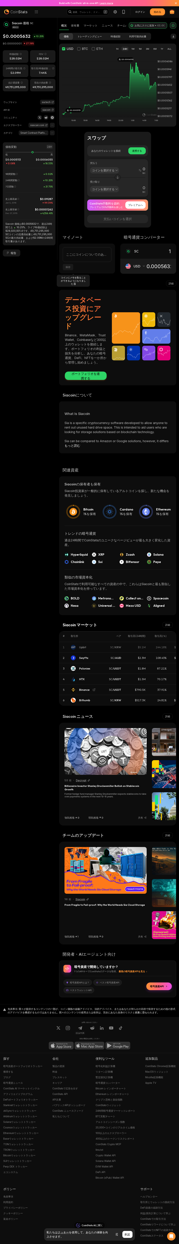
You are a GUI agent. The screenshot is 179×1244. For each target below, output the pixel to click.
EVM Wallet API (104, 1166)
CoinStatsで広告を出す (65, 1088)
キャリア (57, 1082)
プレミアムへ (135, 204)
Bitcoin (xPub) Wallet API (110, 1177)
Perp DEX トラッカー (15, 1166)
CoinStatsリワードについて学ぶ (158, 1224)
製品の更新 (58, 1066)
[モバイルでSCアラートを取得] (173, 25)
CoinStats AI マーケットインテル (21, 1088)
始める (157, 11)
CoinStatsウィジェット (108, 1105)
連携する (137, 150)
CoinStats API (60, 1093)
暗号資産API (157, 986)
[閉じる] (173, 3)
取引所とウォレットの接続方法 (157, 1202)
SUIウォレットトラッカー (17, 1160)
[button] (52, 109)
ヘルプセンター (148, 1196)
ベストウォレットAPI (81, 990)
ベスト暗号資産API (109, 982)
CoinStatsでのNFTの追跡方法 (156, 1229)
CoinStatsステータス (151, 1235)
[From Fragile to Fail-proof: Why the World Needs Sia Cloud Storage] (106, 870)
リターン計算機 (104, 1071)
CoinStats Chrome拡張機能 (160, 1066)
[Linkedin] (102, 1030)
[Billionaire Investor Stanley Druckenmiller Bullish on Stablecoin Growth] (106, 751)
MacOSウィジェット (156, 1071)
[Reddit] (46, 117)
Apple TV (150, 1082)
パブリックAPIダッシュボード (68, 1105)
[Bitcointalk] (52, 117)
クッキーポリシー (13, 1213)
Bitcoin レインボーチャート (111, 1088)
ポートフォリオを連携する (85, 376)
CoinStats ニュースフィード (68, 1110)
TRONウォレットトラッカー (19, 1149)
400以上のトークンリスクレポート (115, 1138)
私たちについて (61, 1116)
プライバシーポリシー (15, 1207)
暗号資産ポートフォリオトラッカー (22, 1066)
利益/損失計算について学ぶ (155, 1213)
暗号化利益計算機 (105, 1066)
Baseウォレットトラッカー (18, 1138)
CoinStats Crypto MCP (108, 1144)
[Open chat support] (171, 1236)
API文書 (56, 1099)
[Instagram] (68, 1030)
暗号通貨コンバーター (108, 1082)
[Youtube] (111, 1030)
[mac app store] (89, 1045)
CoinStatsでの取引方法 (153, 1218)
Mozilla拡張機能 (154, 1077)
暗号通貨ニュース (13, 1082)
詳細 (171, 283)
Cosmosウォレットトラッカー (20, 1127)
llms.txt (99, 1149)
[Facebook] (121, 1030)
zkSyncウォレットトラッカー (19, 1110)
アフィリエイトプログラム (18, 1093)
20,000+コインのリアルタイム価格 (115, 1127)
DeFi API (100, 1172)
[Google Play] (117, 1045)
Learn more (106, 3)
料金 (54, 1071)
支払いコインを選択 (117, 219)
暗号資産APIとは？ (79, 982)
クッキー (63, 1232)
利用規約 (8, 1202)
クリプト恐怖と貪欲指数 (109, 1099)
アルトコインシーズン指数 (110, 1121)
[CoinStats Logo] (15, 11)
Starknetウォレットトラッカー (20, 1105)
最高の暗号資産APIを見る (132, 971)
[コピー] (52, 109)
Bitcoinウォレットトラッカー (19, 1155)
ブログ (7, 1077)
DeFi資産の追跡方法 (151, 1207)
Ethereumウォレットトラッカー (21, 1133)
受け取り (95, 181)
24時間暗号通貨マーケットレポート (115, 1110)
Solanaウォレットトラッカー (19, 1121)
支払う (93, 162)
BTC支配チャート (105, 1116)
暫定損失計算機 (104, 1077)
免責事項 (8, 1196)
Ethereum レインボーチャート (112, 1093)
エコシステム (10, 1172)
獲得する (8, 1071)
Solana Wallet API (106, 1160)
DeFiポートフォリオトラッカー (20, 1099)
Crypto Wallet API (106, 1155)
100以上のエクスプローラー (111, 1133)
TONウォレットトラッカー (18, 1144)
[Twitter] (39, 117)
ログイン (140, 11)
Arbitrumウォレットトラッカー (20, 1116)
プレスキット (59, 1077)
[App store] (61, 1045)
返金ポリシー (10, 1218)
